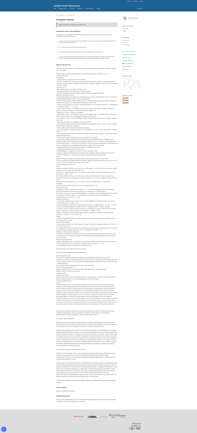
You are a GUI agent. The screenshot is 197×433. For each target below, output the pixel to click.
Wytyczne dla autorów (129, 54)
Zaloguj (141, 1)
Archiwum (72, 8)
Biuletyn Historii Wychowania (67, 6)
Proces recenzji (127, 57)
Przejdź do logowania (63, 24)
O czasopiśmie (89, 8)
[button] (4, 429)
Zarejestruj (135, 1)
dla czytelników (125, 40)
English (124, 31)
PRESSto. (129, 1)
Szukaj (98, 8)
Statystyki (126, 69)
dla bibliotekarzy (126, 45)
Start (55, 8)
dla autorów (125, 42)
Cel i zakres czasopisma (130, 51)
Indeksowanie (127, 66)
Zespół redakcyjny (128, 63)
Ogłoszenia (80, 8)
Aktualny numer (63, 8)
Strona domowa (60, 15)
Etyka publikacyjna (128, 60)
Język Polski (125, 28)
